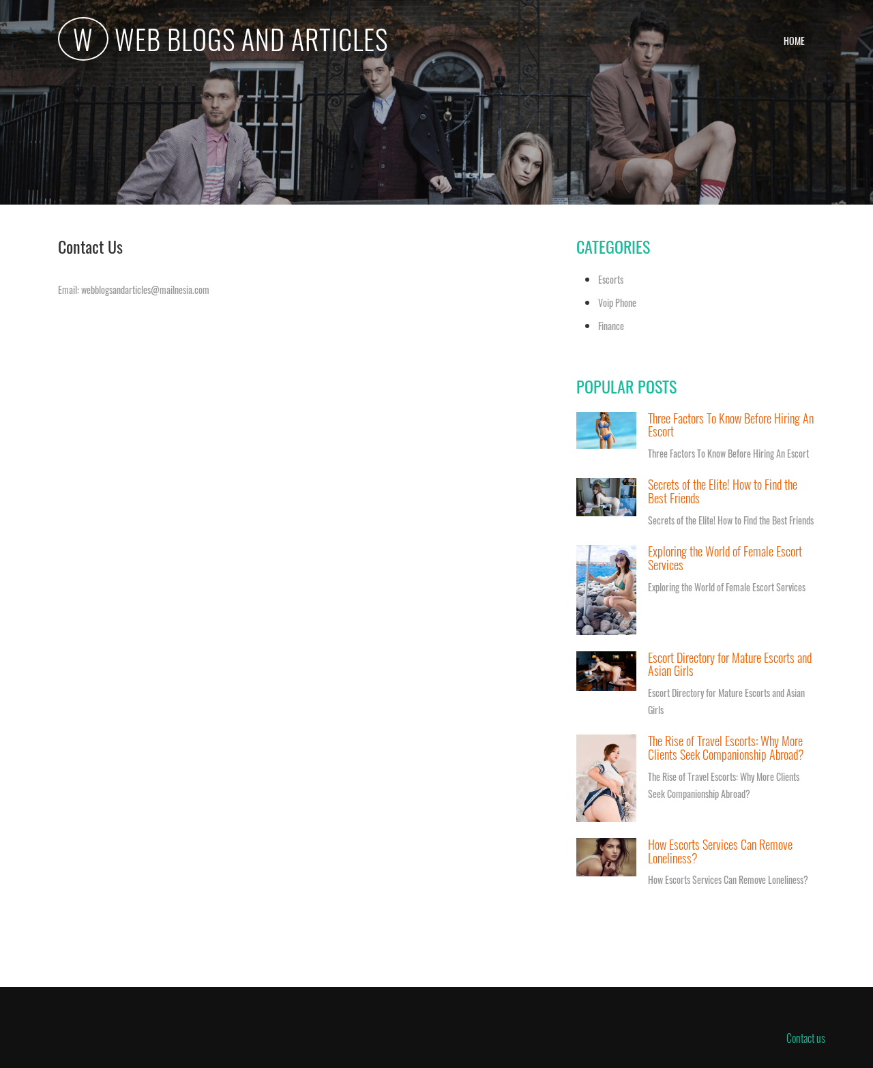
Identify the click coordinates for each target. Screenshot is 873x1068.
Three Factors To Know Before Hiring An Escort (731, 425)
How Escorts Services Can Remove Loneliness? (720, 851)
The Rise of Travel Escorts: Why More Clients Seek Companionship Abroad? (726, 747)
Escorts (610, 279)
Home (794, 40)
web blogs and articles (230, 40)
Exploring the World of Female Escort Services (725, 558)
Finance (611, 325)
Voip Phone (617, 302)
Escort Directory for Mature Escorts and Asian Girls (730, 664)
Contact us (805, 1038)
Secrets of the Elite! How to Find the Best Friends (722, 491)
